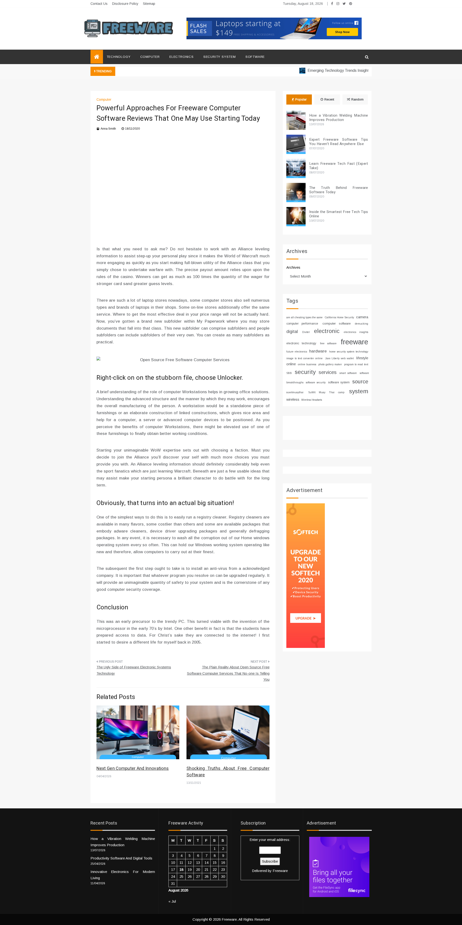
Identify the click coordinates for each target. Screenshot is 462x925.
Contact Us (99, 4)
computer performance (302, 323)
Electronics (181, 57)
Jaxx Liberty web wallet (339, 358)
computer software (336, 323)
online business (307, 364)
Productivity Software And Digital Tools (121, 858)
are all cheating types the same (304, 317)
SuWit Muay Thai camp (326, 392)
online (291, 364)
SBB (289, 373)
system (358, 391)
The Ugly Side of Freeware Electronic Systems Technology (133, 670)
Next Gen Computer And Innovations (132, 768)
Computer (150, 57)
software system (339, 382)
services (328, 372)
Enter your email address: (270, 855)
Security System (219, 57)
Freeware (280, 871)
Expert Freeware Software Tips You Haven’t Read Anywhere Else (338, 141)
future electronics (296, 351)
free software (328, 343)
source (360, 382)
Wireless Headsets (311, 399)
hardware (318, 351)
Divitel (306, 332)
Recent (329, 99)
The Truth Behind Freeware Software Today (338, 190)
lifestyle (362, 358)
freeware (354, 342)
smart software (348, 373)
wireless (292, 399)
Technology (119, 57)
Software (255, 57)
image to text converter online (304, 358)
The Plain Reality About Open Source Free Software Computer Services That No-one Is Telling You (228, 673)
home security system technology (348, 351)
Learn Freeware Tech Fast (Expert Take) (338, 166)
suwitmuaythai (294, 392)
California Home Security (339, 317)
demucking (361, 323)
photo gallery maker (330, 364)
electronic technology (301, 343)
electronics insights (356, 332)
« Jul (172, 901)
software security (315, 382)
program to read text (356, 364)
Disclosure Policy (125, 4)
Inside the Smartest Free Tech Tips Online (338, 214)
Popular (301, 99)
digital (292, 331)
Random (357, 99)
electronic (327, 331)
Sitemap (149, 4)
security (305, 372)
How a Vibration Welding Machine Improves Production (338, 117)
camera (362, 317)
